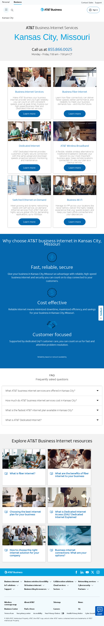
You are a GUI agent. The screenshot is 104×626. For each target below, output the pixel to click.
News (80, 602)
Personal (5, 2)
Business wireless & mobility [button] (36, 581)
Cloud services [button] (59, 585)
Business (18, 2)
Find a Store (29, 609)
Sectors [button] (56, 589)
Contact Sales (87, 2)
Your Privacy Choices (52, 613)
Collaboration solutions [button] (63, 581)
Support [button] (8, 589)
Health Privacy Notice (74, 613)
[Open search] (12, 10)
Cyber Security (90, 613)
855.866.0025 (60, 49)
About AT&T (29, 602)
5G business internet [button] (32, 585)
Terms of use (9, 613)
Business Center (11, 609)
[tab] (52, 391)
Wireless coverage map (10, 603)
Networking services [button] (87, 581)
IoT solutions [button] (9, 585)
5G (79, 609)
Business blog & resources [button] (35, 589)
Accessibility (37, 613)
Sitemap (57, 602)
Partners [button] (82, 589)
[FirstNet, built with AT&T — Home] (51, 10)
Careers (56, 609)
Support (98, 2)
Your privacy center (24, 613)
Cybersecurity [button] (84, 585)
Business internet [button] (11, 581)
